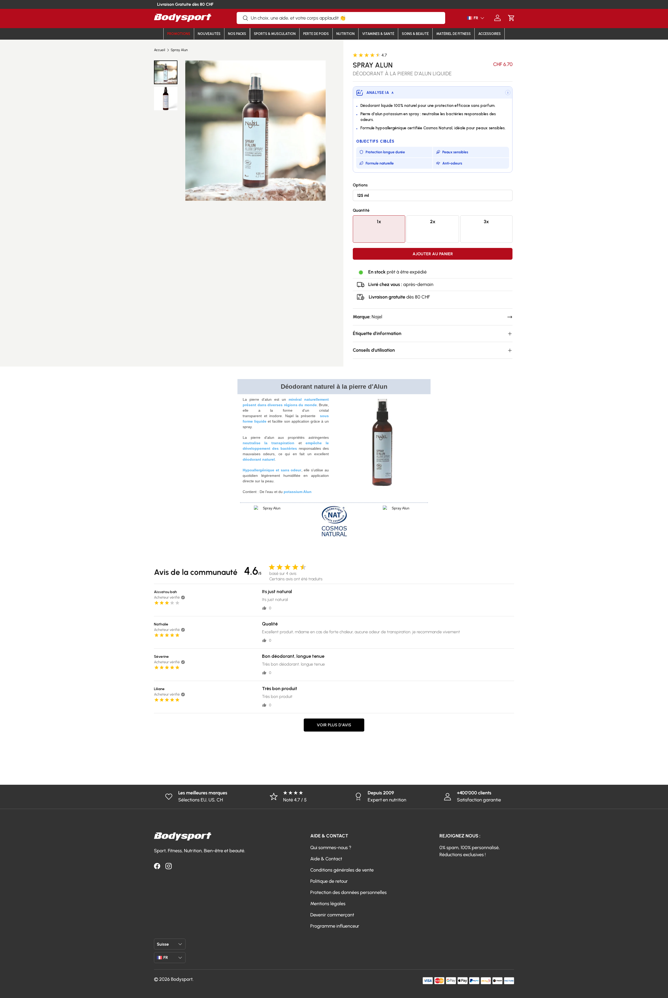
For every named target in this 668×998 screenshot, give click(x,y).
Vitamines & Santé (378, 34)
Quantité (361, 210)
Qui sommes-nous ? (330, 847)
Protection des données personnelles (348, 892)
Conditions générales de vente (342, 870)
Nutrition (345, 34)
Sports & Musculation (275, 34)
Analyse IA (380, 92)
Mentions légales (327, 903)
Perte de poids (316, 34)
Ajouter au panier (433, 253)
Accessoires (489, 34)
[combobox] (341, 18)
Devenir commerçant (332, 915)
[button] (511, 18)
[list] (255, 130)
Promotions (178, 34)
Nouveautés (209, 34)
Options (360, 184)
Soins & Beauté (415, 34)
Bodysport (182, 979)
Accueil (159, 50)
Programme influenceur (334, 926)
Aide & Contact (326, 859)
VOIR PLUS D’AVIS (334, 724)
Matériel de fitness (453, 34)
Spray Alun (179, 50)
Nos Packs (237, 34)
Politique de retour (329, 881)
